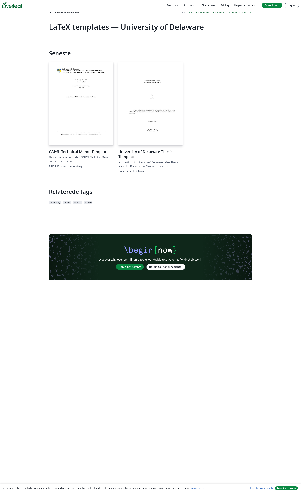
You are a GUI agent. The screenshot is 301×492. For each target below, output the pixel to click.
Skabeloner (203, 12)
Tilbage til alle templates (64, 12)
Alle (190, 12)
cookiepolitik (197, 488)
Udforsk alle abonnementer (165, 267)
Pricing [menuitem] (225, 5)
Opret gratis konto (130, 267)
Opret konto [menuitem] (272, 5)
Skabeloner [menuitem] (208, 5)
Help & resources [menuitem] (244, 5)
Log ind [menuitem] (292, 5)
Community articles (240, 12)
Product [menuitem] (171, 5)
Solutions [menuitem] (189, 5)
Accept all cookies (286, 488)
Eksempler (219, 12)
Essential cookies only (261, 488)
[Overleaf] (12, 5)
